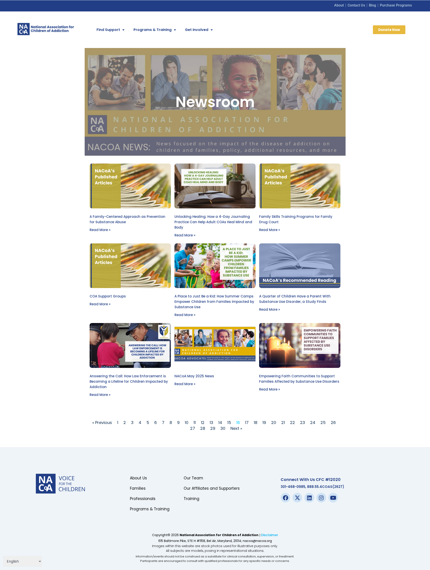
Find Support (108, 29)
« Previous (102, 422)
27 (192, 428)
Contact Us (356, 5)
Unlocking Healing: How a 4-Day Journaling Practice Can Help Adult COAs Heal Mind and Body (213, 222)
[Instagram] (321, 497)
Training (191, 498)
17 (247, 422)
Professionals (142, 498)
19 (264, 422)
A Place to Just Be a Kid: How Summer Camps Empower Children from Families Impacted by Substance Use (214, 301)
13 (211, 422)
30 (222, 428)
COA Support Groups (108, 296)
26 (333, 422)
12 (202, 422)
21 (283, 422)
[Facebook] (285, 497)
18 (255, 422)
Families (138, 488)
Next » (236, 428)
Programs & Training (152, 29)
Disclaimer (269, 535)
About (339, 5)
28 (202, 428)
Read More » (100, 229)
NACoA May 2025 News (194, 376)
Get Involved (196, 29)
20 (273, 422)
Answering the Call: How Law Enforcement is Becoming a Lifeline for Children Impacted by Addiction (129, 381)
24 (312, 422)
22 (292, 422)
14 (220, 422)
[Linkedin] (309, 497)
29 (212, 428)
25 (323, 422)
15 (229, 422)
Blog (372, 5)
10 (186, 422)
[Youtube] (333, 497)
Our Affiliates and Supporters (212, 488)
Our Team (193, 478)
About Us (138, 478)
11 (195, 422)
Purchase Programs (396, 5)
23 (302, 422)
